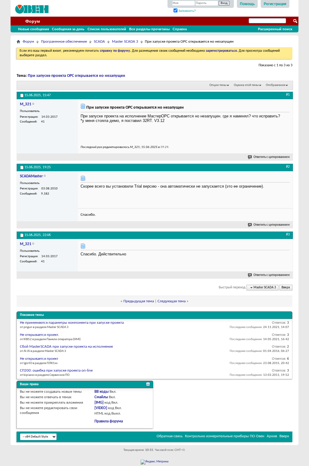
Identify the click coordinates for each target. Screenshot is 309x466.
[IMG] (99, 403)
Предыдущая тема (138, 301)
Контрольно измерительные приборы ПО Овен (224, 436)
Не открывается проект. (39, 335)
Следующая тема (172, 301)
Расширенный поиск (275, 29)
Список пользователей (107, 29)
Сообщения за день (68, 29)
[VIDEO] (100, 408)
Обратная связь (170, 436)
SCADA (99, 42)
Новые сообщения (33, 29)
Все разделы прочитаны (149, 29)
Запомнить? (186, 10)
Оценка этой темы (246, 85)
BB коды (101, 392)
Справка (180, 29)
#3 (288, 234)
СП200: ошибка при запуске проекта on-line (56, 370)
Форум (32, 21)
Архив (272, 436)
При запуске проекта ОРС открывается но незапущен (76, 76)
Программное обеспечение (64, 42)
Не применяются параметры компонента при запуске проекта (72, 323)
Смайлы (101, 397)
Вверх (286, 287)
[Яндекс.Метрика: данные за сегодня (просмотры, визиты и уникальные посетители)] (154, 462)
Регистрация (275, 4)
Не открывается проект (39, 359)
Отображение (275, 85)
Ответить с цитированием (271, 157)
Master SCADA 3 (125, 42)
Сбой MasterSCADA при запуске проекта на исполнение (66, 347)
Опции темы (217, 85)
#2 (288, 167)
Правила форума (108, 421)
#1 (288, 95)
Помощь (247, 4)
